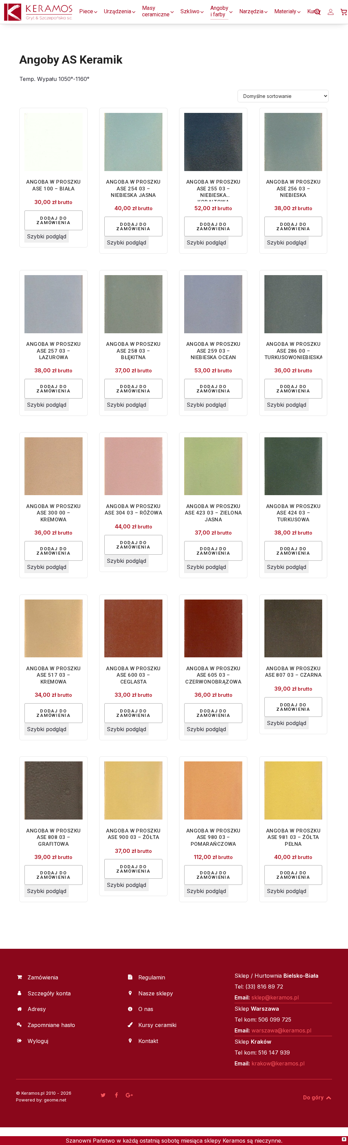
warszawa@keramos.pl (281, 1030)
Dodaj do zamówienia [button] (53, 220)
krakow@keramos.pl (277, 1063)
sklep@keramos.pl (275, 997)
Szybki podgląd (46, 236)
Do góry (314, 1097)
